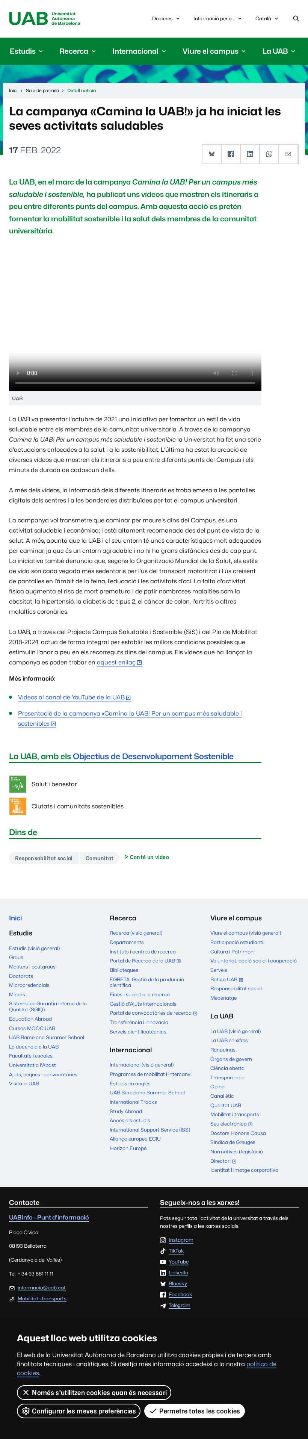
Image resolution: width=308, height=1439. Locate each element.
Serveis (218, 970)
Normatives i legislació (236, 1151)
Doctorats (21, 976)
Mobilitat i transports (234, 1114)
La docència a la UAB (34, 1047)
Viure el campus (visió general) (245, 933)
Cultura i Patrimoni (232, 952)
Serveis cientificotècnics (138, 1032)
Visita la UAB (24, 1083)
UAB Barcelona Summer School (46, 1037)
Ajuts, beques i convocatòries (43, 1074)
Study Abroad (126, 1111)
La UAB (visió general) (235, 1031)
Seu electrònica (233, 1124)
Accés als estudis (130, 1120)
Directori (225, 1162)
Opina (217, 1086)
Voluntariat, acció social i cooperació (253, 961)
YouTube (179, 1262)
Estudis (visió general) (34, 948)
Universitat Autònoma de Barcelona (45, 19)
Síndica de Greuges (232, 1142)
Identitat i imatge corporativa (244, 1170)
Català (263, 20)
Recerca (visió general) (136, 933)
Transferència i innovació (139, 1022)
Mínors (17, 994)
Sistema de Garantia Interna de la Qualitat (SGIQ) (48, 1006)
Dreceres (162, 18)
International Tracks (133, 1102)
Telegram (179, 1305)
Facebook (180, 1294)
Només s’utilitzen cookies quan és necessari (99, 1393)
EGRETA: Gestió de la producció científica (147, 982)
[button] (212, 154)
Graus (16, 957)
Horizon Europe (128, 1148)
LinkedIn (178, 1273)
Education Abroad (30, 1019)
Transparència (227, 1077)
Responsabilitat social (44, 858)
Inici (15, 918)
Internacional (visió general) (142, 1065)
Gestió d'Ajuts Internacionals (143, 1004)
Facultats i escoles (31, 1056)
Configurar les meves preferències (84, 1411)
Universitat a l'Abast (32, 1065)
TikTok (176, 1251)
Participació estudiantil (237, 942)
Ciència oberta (227, 1068)
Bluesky (178, 1283)
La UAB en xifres (229, 1040)
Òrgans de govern (231, 1059)
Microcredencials (29, 985)
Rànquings (223, 1050)
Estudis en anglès (130, 1083)
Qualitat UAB (225, 1105)
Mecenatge (223, 998)
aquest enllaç (116, 662)
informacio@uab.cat (42, 1288)
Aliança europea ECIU (135, 1139)
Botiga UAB (228, 980)
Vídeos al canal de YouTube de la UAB (71, 697)
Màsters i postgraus (32, 967)
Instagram (181, 1240)
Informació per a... (214, 18)
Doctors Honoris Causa (238, 1133)
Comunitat (100, 858)
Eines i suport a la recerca (140, 994)
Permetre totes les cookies (199, 1411)
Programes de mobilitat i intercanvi (151, 1074)
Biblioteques (124, 970)
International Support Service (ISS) (150, 1130)
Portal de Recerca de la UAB (147, 961)
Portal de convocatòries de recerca (154, 1013)
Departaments (127, 942)
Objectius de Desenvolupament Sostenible (153, 756)
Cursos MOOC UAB (32, 1028)
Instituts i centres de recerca (143, 952)
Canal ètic (222, 1096)
